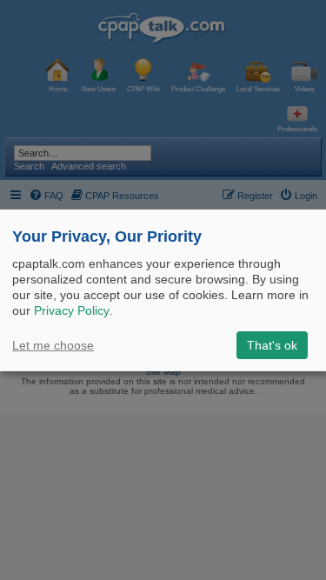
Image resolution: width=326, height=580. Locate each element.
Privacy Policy (72, 310)
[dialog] (163, 289)
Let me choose (53, 345)
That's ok (272, 345)
